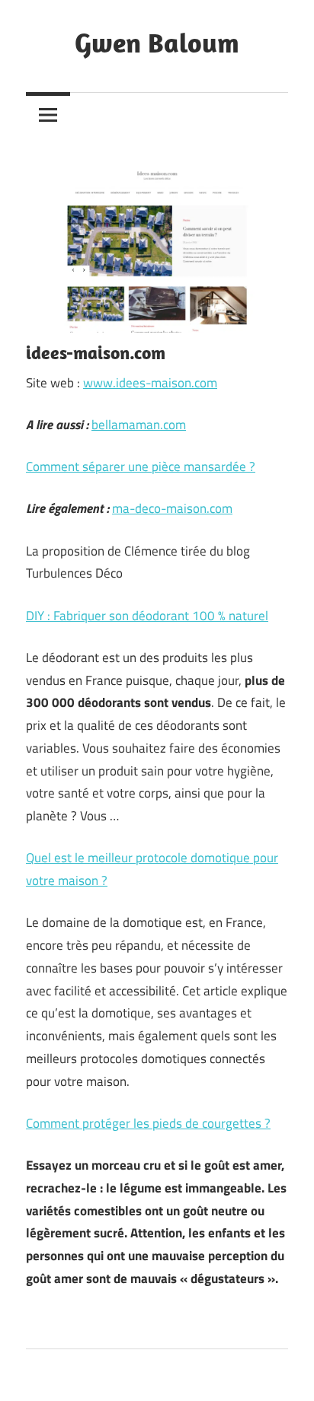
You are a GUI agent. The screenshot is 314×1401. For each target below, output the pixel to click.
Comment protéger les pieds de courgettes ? (148, 1123)
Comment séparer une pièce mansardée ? (140, 466)
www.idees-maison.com (150, 383)
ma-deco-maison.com (172, 508)
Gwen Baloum (157, 42)
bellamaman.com (138, 425)
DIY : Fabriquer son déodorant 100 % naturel (147, 616)
